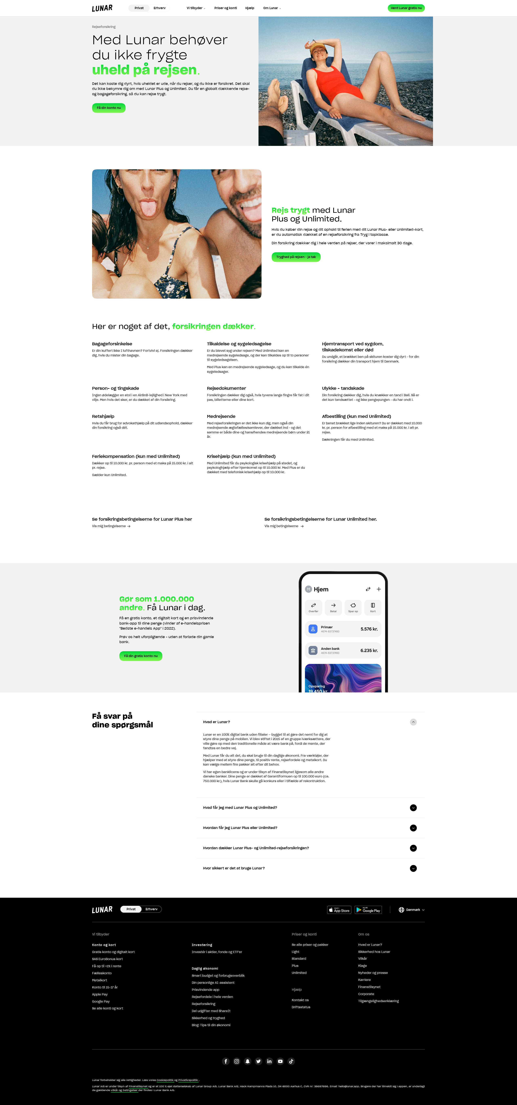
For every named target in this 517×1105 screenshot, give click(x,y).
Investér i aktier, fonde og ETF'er (217, 952)
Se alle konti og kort (107, 1008)
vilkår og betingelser (124, 1090)
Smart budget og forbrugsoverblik (218, 976)
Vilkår (362, 959)
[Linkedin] (269, 1064)
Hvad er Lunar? (370, 945)
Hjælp (249, 8)
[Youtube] (280, 1064)
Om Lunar (270, 8)
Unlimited (299, 973)
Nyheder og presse (373, 973)
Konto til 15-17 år (105, 987)
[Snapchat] (247, 1064)
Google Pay (101, 1001)
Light (295, 952)
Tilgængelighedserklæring (378, 1001)
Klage (362, 966)
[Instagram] (237, 1064)
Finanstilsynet (369, 987)
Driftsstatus (301, 1007)
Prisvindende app (205, 990)
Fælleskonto (102, 973)
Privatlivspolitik (188, 1080)
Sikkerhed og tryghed (208, 1018)
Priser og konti (225, 8)
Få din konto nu (109, 108)
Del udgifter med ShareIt (211, 1011)
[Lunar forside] (102, 8)
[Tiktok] (291, 1064)
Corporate (366, 994)
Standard (299, 959)
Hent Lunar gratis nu (406, 8)
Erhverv (160, 8)
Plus (295, 966)
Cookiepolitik (165, 1080)
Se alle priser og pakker (310, 945)
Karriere (364, 980)
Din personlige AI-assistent (213, 983)
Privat (139, 8)
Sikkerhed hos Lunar (374, 952)
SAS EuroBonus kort (107, 959)
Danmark (409, 910)
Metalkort (99, 980)
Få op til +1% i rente (106, 966)
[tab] (311, 722)
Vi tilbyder (194, 8)
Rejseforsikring (203, 1004)
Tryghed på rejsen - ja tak (296, 257)
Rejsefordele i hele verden (212, 997)
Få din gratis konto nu (141, 656)
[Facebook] (226, 1064)
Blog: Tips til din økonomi (211, 1025)
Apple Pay (100, 994)
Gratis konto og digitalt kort (113, 952)
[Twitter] (258, 1064)
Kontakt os (300, 1000)
